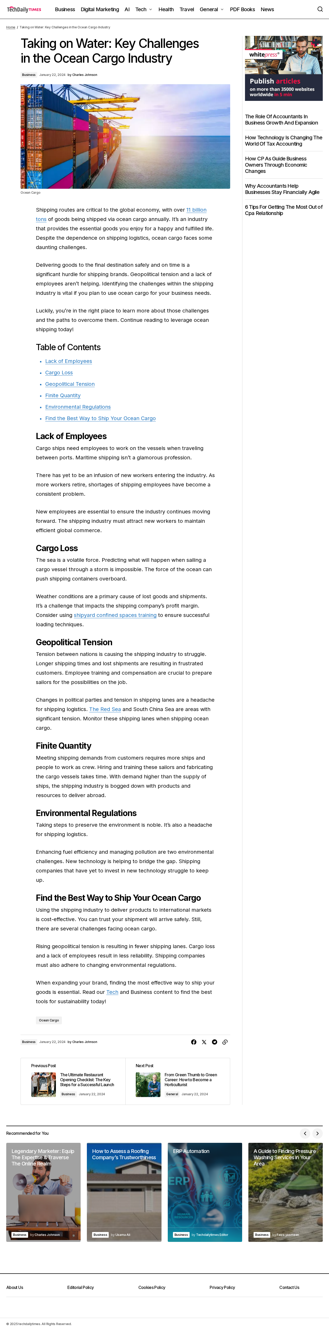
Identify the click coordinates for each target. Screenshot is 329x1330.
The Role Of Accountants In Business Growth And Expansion (281, 119)
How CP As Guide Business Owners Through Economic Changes (276, 164)
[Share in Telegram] (214, 1042)
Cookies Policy (151, 1287)
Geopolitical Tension (70, 384)
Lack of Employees (68, 361)
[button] (320, 9)
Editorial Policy (80, 1287)
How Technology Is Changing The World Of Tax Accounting (283, 140)
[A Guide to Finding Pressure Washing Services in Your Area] (285, 1192)
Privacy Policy (222, 1287)
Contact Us (289, 1287)
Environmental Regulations (78, 407)
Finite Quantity (63, 395)
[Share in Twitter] (204, 1042)
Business (29, 75)
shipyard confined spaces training (115, 615)
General (172, 1094)
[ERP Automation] (205, 1192)
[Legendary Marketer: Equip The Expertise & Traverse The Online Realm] (43, 1192)
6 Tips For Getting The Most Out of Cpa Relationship (283, 210)
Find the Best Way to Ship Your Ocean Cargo (100, 418)
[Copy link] (225, 1042)
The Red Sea (105, 709)
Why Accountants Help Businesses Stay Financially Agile (282, 188)
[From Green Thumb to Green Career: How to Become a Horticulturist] (177, 1081)
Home (10, 27)
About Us (14, 1287)
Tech (112, 992)
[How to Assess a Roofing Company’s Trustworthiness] (124, 1192)
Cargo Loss (59, 372)
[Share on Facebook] (194, 1042)
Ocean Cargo (49, 1020)
